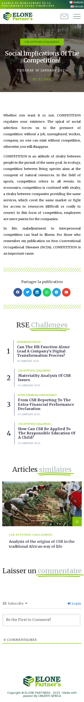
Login (76, 603)
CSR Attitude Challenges (34, 370)
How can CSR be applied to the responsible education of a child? (46, 433)
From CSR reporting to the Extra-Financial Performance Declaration (46, 404)
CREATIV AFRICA (49, 696)
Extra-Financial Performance (37, 395)
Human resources (29, 342)
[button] (17, 292)
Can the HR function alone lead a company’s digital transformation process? (43, 351)
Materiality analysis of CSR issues (44, 377)
